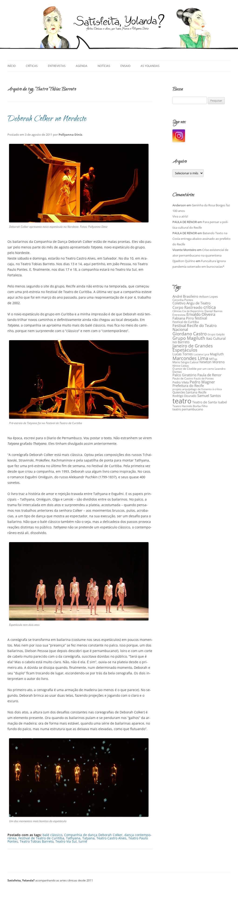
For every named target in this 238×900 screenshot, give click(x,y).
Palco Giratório (184, 375)
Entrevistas (57, 66)
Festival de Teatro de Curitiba (41, 838)
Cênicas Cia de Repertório (188, 311)
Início (11, 66)
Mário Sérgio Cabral (185, 362)
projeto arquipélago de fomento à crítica (197, 389)
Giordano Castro (189, 333)
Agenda (81, 66)
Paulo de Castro (182, 378)
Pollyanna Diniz (70, 134)
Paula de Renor (209, 375)
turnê (83, 841)
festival (201, 318)
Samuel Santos (209, 395)
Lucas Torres (182, 354)
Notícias (104, 66)
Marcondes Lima (190, 358)
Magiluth (217, 354)
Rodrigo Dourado (184, 396)
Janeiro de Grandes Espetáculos (192, 348)
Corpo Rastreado (187, 307)
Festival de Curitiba (185, 322)
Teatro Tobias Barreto (36, 841)
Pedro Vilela (180, 382)
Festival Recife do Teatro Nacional (194, 327)
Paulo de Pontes (204, 378)
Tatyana (88, 838)
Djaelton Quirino (183, 261)
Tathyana (73, 838)
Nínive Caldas (180, 365)
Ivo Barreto (180, 342)
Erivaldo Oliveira (200, 314)
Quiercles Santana (184, 392)
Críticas (32, 66)
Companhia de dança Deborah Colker (93, 835)
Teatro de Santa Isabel (209, 402)
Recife (202, 392)
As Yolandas (150, 66)
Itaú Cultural (216, 338)
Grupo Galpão (216, 334)
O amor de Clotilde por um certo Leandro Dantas (198, 370)
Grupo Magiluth (188, 338)
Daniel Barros (213, 311)
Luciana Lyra (201, 354)
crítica (209, 307)
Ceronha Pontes (182, 300)
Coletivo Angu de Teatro (191, 303)
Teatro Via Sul (66, 841)
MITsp (213, 359)
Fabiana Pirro (183, 318)
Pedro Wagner (202, 382)
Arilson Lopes (208, 296)
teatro (181, 400)
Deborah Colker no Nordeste (46, 119)
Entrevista (178, 315)
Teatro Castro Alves (111, 838)
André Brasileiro (185, 296)
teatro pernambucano (187, 409)
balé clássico (52, 835)
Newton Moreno (212, 362)
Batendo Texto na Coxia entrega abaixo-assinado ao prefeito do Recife (201, 238)
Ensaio (125, 66)
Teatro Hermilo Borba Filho (190, 406)
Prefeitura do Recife (188, 385)
